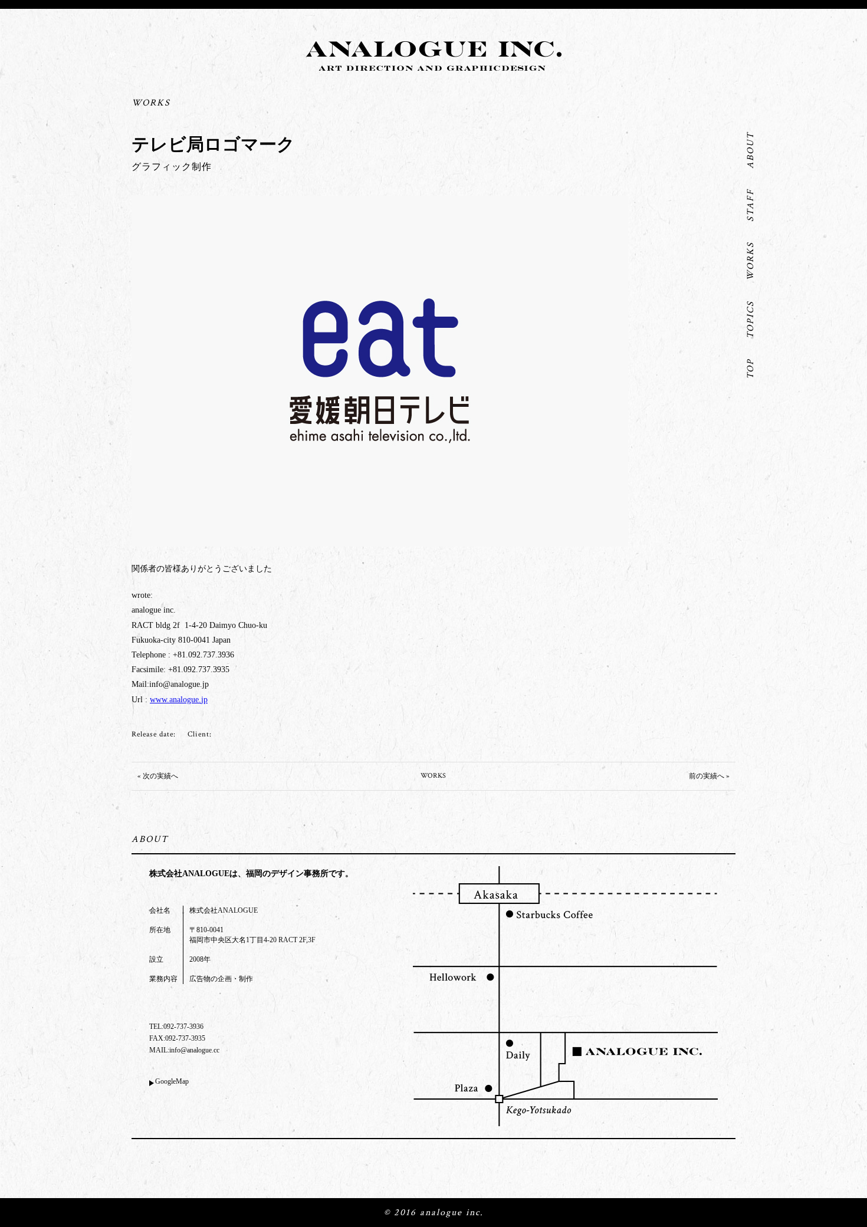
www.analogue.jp (179, 699)
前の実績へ (706, 776)
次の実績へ (160, 776)
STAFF (750, 205)
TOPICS (750, 319)
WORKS (750, 261)
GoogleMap (172, 1081)
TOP (750, 368)
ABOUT (750, 150)
